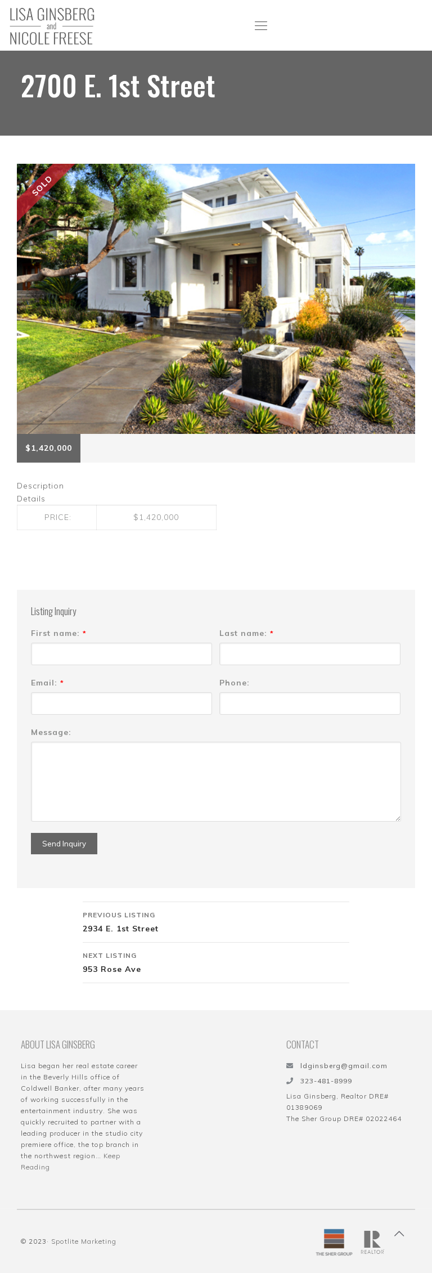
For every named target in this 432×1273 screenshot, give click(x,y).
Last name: (246, 633)
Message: (51, 732)
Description (40, 486)
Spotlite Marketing (83, 1241)
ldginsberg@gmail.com (344, 1065)
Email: (47, 683)
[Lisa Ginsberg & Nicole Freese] (52, 25)
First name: (59, 633)
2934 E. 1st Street (121, 922)
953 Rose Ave (112, 962)
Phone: (234, 683)
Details (31, 499)
